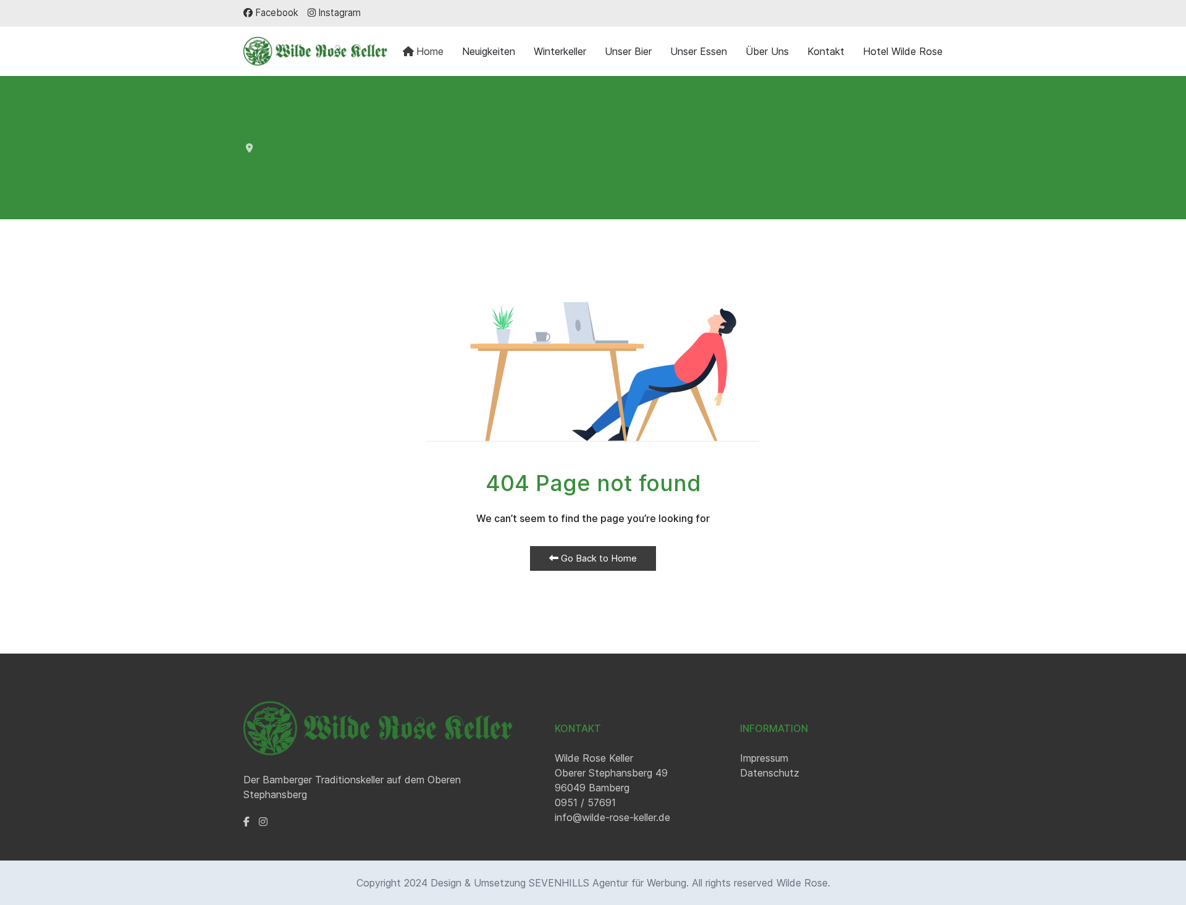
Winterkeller (560, 51)
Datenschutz (769, 773)
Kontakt (825, 51)
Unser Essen (698, 51)
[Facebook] (246, 821)
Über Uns (767, 51)
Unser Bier (628, 51)
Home (430, 51)
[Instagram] (263, 821)
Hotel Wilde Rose (903, 51)
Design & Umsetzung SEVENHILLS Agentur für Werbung (558, 883)
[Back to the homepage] (315, 51)
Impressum (764, 758)
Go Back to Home (597, 558)
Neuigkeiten (488, 51)
